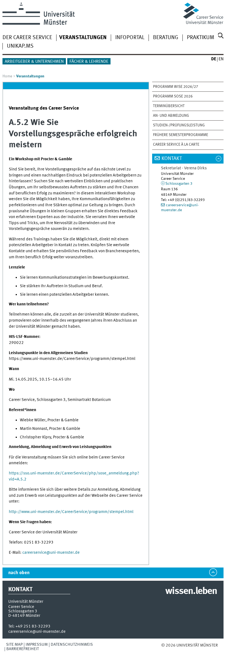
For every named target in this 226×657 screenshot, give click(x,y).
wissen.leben (191, 591)
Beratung (165, 37)
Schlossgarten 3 (178, 184)
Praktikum (200, 37)
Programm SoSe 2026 (173, 96)
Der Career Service (27, 37)
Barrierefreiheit (22, 649)
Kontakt (172, 158)
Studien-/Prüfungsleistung (179, 125)
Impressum (37, 644)
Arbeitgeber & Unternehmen (34, 61)
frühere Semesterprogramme (180, 135)
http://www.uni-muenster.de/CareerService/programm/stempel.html (71, 512)
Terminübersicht (169, 106)
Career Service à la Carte (176, 144)
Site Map (14, 644)
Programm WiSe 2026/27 (175, 87)
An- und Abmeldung (171, 116)
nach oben (18, 573)
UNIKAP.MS (20, 46)
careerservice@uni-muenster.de (51, 552)
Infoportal (129, 37)
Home (7, 76)
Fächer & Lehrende (88, 61)
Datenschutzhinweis (72, 644)
